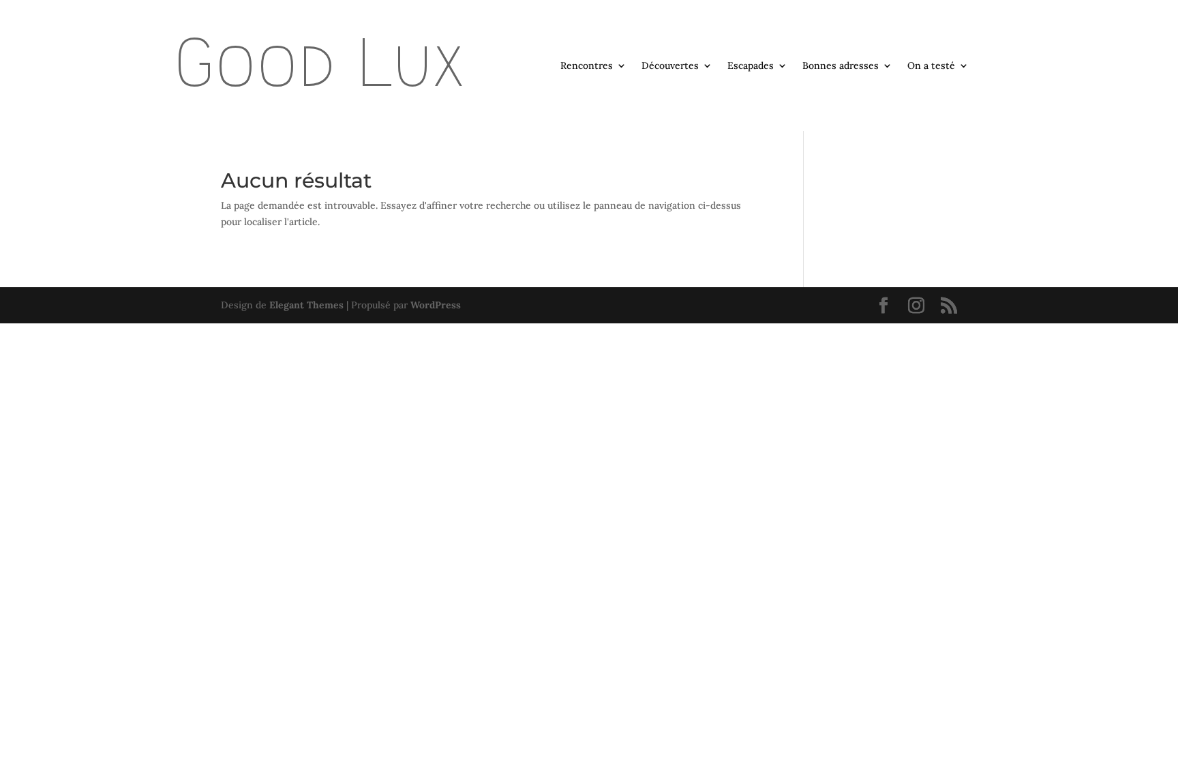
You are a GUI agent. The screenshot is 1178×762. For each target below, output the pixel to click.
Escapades (750, 66)
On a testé (931, 66)
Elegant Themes (306, 305)
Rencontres (586, 66)
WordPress (435, 305)
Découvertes (670, 66)
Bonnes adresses (840, 66)
